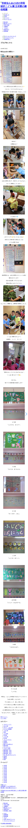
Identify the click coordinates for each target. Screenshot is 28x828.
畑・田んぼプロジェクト (9, 754)
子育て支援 (6, 25)
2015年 (5, 782)
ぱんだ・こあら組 (8, 727)
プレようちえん (7, 739)
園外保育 (5, 745)
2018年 (5, 777)
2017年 (5, 779)
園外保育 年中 (7, 750)
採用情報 (5, 814)
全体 (4, 732)
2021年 (5, 773)
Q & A (6, 28)
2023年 (5, 770)
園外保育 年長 (7, 751)
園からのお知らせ (8, 744)
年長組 (5, 741)
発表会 (5, 756)
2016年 (5, 780)
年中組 (5, 735)
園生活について (7, 23)
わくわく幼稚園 (7, 729)
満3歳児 (5, 742)
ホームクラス (6, 747)
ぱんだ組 (5, 726)
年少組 (5, 738)
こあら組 (5, 730)
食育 (4, 759)
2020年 (5, 774)
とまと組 (5, 736)
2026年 (5, 765)
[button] (26, 414)
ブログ (5, 817)
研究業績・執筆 (7, 810)
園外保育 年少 (7, 753)
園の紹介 (5, 22)
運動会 (5, 757)
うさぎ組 (5, 733)
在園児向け (6, 29)
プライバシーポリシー (9, 820)
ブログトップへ (7, 724)
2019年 (5, 776)
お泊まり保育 (6, 748)
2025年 (5, 767)
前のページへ (4, 716)
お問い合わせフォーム (9, 819)
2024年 (5, 768)
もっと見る (3, 718)
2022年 (5, 771)
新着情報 (5, 816)
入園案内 (5, 26)
